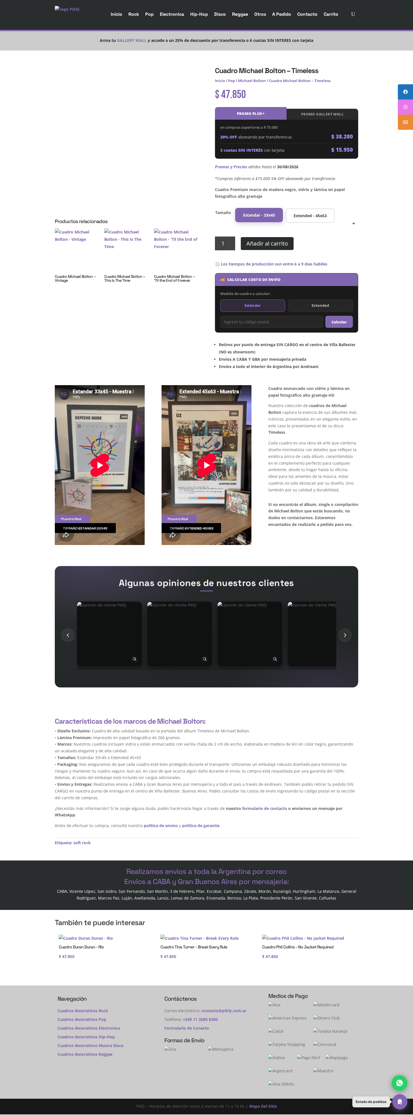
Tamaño (223, 212)
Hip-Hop (199, 14)
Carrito (331, 14)
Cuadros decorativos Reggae (85, 1054)
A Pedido (281, 14)
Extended (320, 305)
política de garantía (200, 825)
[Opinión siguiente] (345, 635)
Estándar (252, 305)
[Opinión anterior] (68, 635)
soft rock (82, 842)
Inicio (116, 14)
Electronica (172, 14)
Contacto (307, 14)
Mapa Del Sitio (263, 1106)
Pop (149, 14)
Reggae (240, 14)
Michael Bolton (252, 80)
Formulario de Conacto (186, 1028)
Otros (260, 14)
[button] (379, 1101)
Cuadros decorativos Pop (82, 1019)
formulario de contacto (264, 808)
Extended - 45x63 (310, 215)
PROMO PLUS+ (251, 113)
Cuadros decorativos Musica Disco (91, 1045)
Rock (133, 14)
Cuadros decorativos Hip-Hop (86, 1036)
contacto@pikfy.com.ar (223, 1010)
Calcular (339, 321)
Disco (220, 14)
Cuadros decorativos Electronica (89, 1028)
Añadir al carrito (267, 243)
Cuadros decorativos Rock (83, 1010)
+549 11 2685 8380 (200, 1019)
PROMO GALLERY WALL (322, 114)
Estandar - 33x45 (259, 215)
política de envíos (161, 825)
